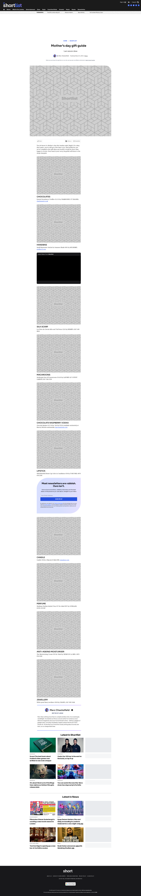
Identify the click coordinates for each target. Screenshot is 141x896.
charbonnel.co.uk (42, 201)
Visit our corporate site (87, 890)
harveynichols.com (61, 427)
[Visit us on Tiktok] (131, 5)
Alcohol (61, 9)
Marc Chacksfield (64, 56)
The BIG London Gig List (53, 12)
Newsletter (81, 9)
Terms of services (58, 503)
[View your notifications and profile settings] (128, 2)
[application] (59, 268)
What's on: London (18, 9)
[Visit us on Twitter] (139, 5)
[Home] (4, 9)
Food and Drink (52, 9)
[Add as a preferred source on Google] (70, 884)
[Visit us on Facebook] (136, 5)
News (8, 9)
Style (44, 9)
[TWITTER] (72, 710)
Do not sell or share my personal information (70, 878)
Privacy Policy (82, 876)
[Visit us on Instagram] (129, 5)
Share (40, 141)
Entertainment (30, 9)
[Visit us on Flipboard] (134, 5)
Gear (38, 9)
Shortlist (73, 41)
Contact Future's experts (59, 876)
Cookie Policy (90, 876)
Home (65, 41)
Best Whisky (81, 12)
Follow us (69, 141)
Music (68, 9)
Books (74, 9)
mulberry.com (41, 249)
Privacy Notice (47, 504)
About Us (49, 876)
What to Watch (69, 12)
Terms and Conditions (72, 876)
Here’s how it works (90, 60)
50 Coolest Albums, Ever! (96, 12)
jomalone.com (64, 560)
